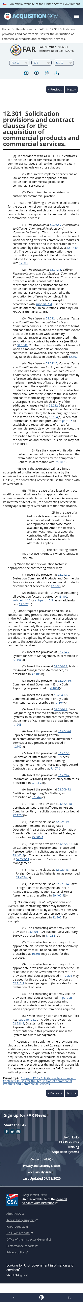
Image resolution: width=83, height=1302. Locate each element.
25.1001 (60, 462)
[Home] (31, 16)
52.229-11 (66, 844)
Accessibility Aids (39, 1172)
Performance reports (20, 1246)
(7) (24, 753)
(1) (24, 174)
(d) (14, 611)
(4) (24, 363)
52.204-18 (60, 695)
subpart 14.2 (22, 600)
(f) (14, 1041)
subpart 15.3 (44, 600)
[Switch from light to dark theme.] (41, 1297)
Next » (71, 89)
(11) (24, 822)
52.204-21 (60, 709)
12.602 (55, 586)
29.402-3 (18, 855)
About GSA (13, 1214)
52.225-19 (62, 822)
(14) (24, 884)
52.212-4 (51, 318)
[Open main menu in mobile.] (76, 16)
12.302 (23, 263)
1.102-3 (51, 935)
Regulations (24, 29)
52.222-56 (66, 804)
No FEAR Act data (18, 1233)
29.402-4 (22, 877)
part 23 (67, 997)
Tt (69, 1297)
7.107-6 (55, 768)
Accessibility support (20, 1220)
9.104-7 (37, 783)
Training (73, 1147)
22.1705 (18, 815)
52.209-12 (64, 789)
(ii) (19, 468)
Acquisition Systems (65, 1152)
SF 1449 (22, 345)
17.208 (67, 976)
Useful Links (71, 1137)
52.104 (53, 417)
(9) (24, 789)
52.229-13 (62, 869)
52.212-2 (63, 574)
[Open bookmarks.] (36, 74)
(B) (24, 490)
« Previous (55, 89)
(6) (24, 731)
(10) (24, 804)
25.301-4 (37, 837)
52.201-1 (35, 932)
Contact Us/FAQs (41, 1159)
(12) (24, 844)
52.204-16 (64, 680)
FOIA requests (15, 1226)
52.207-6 (63, 753)
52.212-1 (55, 225)
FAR (41, 29)
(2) (24, 192)
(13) (24, 869)
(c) (14, 564)
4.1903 (17, 724)
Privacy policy (15, 1252)
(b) (14, 203)
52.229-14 (62, 884)
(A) (24, 468)
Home (6, 29)
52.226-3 (18, 1023)
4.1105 (17, 659)
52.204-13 (60, 666)
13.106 (62, 596)
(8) (24, 775)
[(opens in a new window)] (12, 1199)
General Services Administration (44, 1201)
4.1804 (54, 688)
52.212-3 (55, 269)
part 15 (67, 421)
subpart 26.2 (27, 1019)
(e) (14, 902)
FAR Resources (69, 1142)
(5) (24, 709)
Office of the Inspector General (27, 1239)
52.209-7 (63, 775)
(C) (43, 550)
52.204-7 (63, 652)
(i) (33, 450)
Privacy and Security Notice (41, 1166)
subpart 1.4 (44, 304)
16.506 (36, 954)
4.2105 (17, 746)
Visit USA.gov (15, 1275)
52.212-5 (51, 363)
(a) (14, 156)
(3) (24, 318)
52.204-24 (64, 731)
